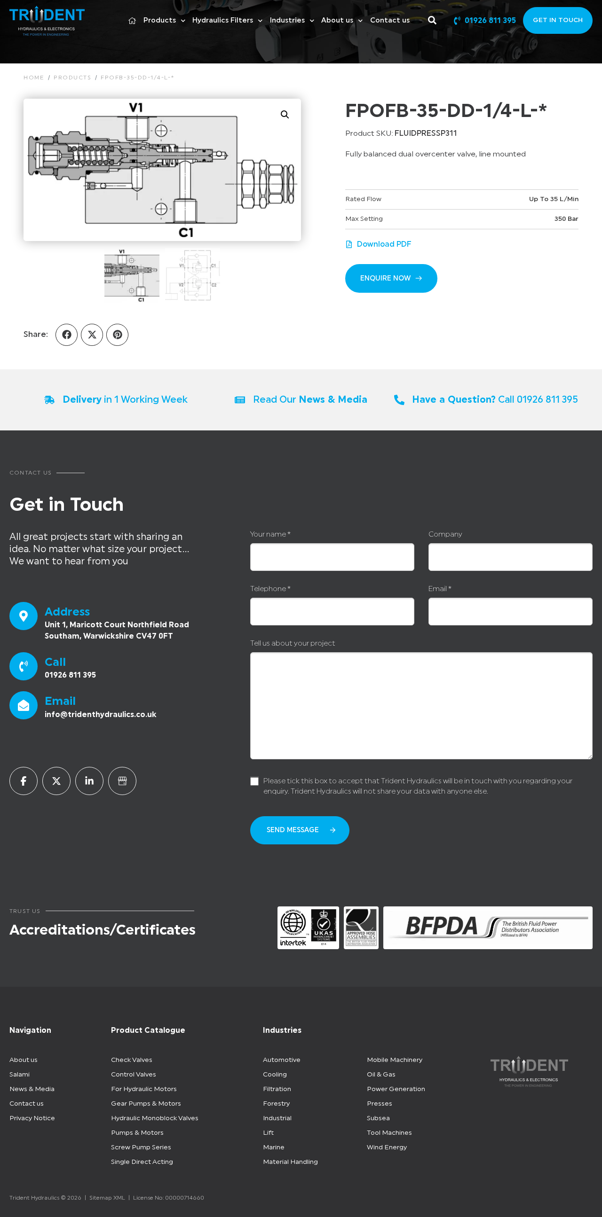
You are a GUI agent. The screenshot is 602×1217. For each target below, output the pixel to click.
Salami (19, 1074)
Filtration (277, 1089)
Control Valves (133, 1074)
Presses (379, 1103)
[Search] (434, 20)
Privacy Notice (32, 1118)
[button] (285, 114)
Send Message (293, 830)
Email (60, 701)
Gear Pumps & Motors (146, 1103)
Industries (287, 20)
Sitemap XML (107, 1198)
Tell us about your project (292, 643)
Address (67, 611)
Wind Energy (387, 1147)
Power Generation (396, 1089)
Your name (270, 534)
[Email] (23, 705)
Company (445, 534)
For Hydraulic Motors (144, 1089)
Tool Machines (389, 1133)
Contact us (390, 20)
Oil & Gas (381, 1074)
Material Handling (290, 1162)
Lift (268, 1133)
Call (55, 662)
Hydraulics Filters (222, 20)
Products (159, 20)
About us (337, 20)
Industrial (277, 1118)
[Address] (23, 616)
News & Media (32, 1089)
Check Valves (131, 1060)
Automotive (282, 1060)
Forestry (276, 1103)
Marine (274, 1147)
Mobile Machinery (394, 1060)
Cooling (275, 1074)
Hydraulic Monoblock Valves (154, 1118)
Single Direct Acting (142, 1162)
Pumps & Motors (137, 1133)
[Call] (23, 666)
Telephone (270, 589)
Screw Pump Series (141, 1147)
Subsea (378, 1118)
